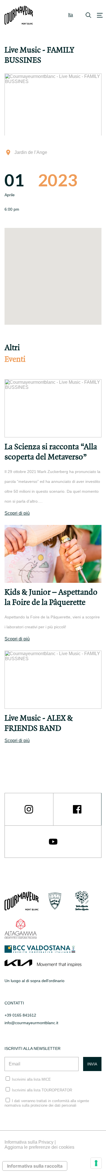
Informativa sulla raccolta (34, 1166)
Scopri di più (17, 513)
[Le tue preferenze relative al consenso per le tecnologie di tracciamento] (96, 1163)
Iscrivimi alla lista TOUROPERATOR (42, 1090)
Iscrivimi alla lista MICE (31, 1079)
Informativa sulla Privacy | (30, 1142)
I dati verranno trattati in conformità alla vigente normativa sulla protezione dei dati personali (47, 1103)
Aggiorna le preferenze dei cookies (39, 1147)
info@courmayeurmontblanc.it (31, 1023)
